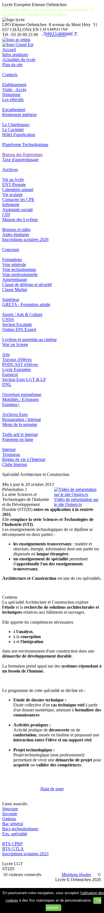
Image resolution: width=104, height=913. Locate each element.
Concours (10, 249)
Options (9, 818)
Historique (11, 94)
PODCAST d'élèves (20, 364)
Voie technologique (19, 269)
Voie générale (14, 264)
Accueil (9, 49)
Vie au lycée (13, 179)
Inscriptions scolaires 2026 (25, 239)
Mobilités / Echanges (20, 399)
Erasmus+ (11, 404)
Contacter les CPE (18, 199)
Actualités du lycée (18, 59)
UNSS (8, 319)
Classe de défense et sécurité (27, 284)
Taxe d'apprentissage (20, 159)
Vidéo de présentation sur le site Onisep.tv (76, 502)
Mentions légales (76, 874)
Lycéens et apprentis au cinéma (29, 339)
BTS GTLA (13, 848)
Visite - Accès (14, 89)
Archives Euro (15, 414)
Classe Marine (14, 289)
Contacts (9, 74)
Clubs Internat (14, 464)
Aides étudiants (15, 234)
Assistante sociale (17, 209)
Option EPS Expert (19, 329)
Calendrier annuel (17, 189)
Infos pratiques (15, 54)
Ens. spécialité (14, 833)
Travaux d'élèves (17, 359)
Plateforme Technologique (25, 144)
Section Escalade (17, 324)
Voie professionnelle (20, 274)
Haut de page (52, 788)
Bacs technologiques (20, 828)
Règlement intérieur (19, 114)
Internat (9, 449)
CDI (6, 214)
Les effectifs (13, 99)
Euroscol (10, 374)
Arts (6, 354)
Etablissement (14, 84)
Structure (10, 808)
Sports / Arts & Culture (22, 314)
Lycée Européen (16, 369)
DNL (7, 384)
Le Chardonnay (16, 124)
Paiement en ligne (17, 439)
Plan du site (12, 64)
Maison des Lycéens (20, 219)
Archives (10, 169)
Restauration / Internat (21, 419)
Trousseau (11, 454)
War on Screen (15, 344)
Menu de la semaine (19, 424)
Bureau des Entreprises (22, 154)
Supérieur (10, 299)
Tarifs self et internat (20, 434)
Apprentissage (14, 279)
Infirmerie (10, 204)
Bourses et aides (16, 229)
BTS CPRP (12, 843)
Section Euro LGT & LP (24, 379)
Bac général (12, 823)
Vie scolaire (12, 194)
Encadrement (13, 109)
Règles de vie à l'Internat (23, 459)
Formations (12, 259)
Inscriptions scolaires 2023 (25, 853)
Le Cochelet (13, 129)
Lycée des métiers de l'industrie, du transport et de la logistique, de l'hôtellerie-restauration (47, 12)
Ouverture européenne (21, 394)
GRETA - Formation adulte (26, 304)
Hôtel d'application (18, 134)
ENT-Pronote (14, 184)
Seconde (9, 813)
